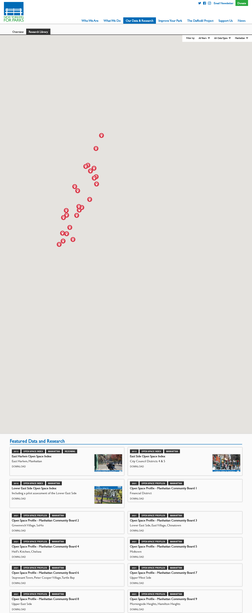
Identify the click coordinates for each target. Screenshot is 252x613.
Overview (18, 31)
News (242, 20)
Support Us (226, 20)
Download (19, 466)
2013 (134, 451)
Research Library (38, 31)
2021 (134, 483)
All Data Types (221, 38)
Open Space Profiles (153, 483)
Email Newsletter (223, 3)
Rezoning (70, 451)
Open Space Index (33, 451)
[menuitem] (90, 20)
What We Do (112, 20)
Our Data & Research (139, 20)
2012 (16, 451)
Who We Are (90, 20)
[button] (96, 184)
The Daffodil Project (200, 20)
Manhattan (240, 38)
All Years (203, 38)
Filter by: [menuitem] (190, 38)
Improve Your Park (170, 20)
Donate (241, 3)
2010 (16, 483)
